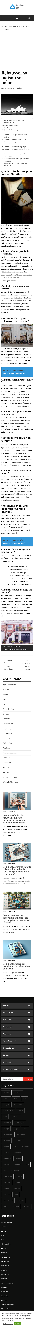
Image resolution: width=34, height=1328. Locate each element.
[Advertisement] (17, 49)
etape (16, 1129)
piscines (6, 1165)
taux (16, 1194)
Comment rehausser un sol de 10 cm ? (17, 150)
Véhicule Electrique (10, 782)
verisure (27, 1207)
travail (5, 1207)
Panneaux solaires (10, 753)
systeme (6, 1194)
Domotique (7, 733)
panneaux (7, 1159)
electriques (20, 1123)
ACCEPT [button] (17, 1324)
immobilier (7, 1135)
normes (6, 1153)
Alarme (6, 690)
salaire (19, 1177)
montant (25, 1147)
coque (20, 1111)
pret (27, 1165)
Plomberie (7, 763)
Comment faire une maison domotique (8, 664)
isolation (6, 1141)
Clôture (6, 714)
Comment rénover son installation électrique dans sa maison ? (16, 966)
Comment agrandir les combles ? (15, 139)
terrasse (21, 1201)
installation (21, 1135)
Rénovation (7, 767)
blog (12, 647)
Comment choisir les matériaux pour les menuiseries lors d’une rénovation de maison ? (14, 819)
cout (5, 1117)
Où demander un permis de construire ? (13, 126)
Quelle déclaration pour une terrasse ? (17, 131)
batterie (6, 1099)
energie (6, 1129)
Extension (7, 1020)
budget (6, 1105)
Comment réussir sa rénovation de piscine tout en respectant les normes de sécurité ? (17, 919)
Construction (8, 724)
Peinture (6, 758)
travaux (16, 1207)
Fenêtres (6, 748)
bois (25, 1099)
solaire (17, 1183)
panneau (17, 1153)
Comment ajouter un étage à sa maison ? (15, 164)
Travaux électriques (10, 777)
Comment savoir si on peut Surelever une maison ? (17, 155)
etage (12, 649)
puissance (15, 1171)
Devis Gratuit (8, 1013)
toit (25, 649)
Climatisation (8, 709)
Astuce (5, 694)
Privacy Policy (8, 1048)
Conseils (6, 719)
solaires (6, 1189)
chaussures (18, 1105)
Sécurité (6, 772)
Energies (6, 738)
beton (16, 1099)
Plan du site (7, 1062)
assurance (17, 1093)
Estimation (7, 743)
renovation (7, 1177)
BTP (4, 704)
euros (25, 1129)
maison (21, 649)
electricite (15, 1117)
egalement (6, 649)
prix (4, 1171)
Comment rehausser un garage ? (15, 147)
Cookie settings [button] (8, 1324)
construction (8, 1111)
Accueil (6, 1006)
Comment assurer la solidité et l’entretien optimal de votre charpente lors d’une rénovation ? (17, 870)
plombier (17, 1165)
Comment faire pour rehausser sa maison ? (16, 136)
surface (17, 1189)
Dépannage (7, 728)
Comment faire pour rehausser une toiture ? (16, 143)
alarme (6, 1093)
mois (15, 1147)
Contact (6, 1055)
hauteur (16, 649)
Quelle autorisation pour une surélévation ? (14, 121)
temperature (8, 1201)
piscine (18, 1159)
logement (18, 1141)
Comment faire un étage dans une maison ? (17, 160)
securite (6, 1183)
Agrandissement (9, 685)
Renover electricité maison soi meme (25, 664)
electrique (7, 1123)
